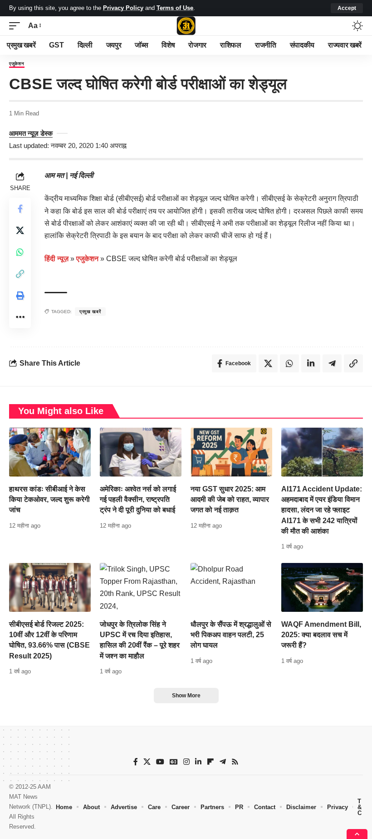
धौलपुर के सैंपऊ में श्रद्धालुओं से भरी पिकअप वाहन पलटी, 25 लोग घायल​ (231, 634)
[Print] (20, 295)
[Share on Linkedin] (310, 363)
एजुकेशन (16, 64)
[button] (347, 8)
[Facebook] (135, 762)
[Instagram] (186, 762)
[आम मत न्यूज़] (186, 25)
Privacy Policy (123, 8)
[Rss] (235, 762)
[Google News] (173, 762)
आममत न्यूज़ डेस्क (31, 133)
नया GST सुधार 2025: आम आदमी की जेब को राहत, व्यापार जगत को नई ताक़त (230, 499)
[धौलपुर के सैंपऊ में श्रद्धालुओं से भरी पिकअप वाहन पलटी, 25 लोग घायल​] (231, 587)
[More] (20, 317)
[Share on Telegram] (332, 363)
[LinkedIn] (198, 762)
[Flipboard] (210, 762)
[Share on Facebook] (20, 208)
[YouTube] (160, 762)
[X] (147, 762)
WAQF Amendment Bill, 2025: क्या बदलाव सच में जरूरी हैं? (321, 634)
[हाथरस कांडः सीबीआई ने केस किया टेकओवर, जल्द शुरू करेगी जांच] (50, 452)
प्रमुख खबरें (90, 311)
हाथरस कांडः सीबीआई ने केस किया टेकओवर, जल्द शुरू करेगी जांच (49, 499)
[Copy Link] (20, 274)
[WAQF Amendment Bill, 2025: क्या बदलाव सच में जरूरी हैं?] (322, 587)
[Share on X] (20, 230)
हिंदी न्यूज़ (56, 258)
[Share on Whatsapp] (20, 252)
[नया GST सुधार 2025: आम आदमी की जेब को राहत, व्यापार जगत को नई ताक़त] (231, 452)
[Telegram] (222, 762)
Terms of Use (175, 8)
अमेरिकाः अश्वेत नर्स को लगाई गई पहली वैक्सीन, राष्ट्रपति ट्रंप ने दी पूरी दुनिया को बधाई (138, 499)
